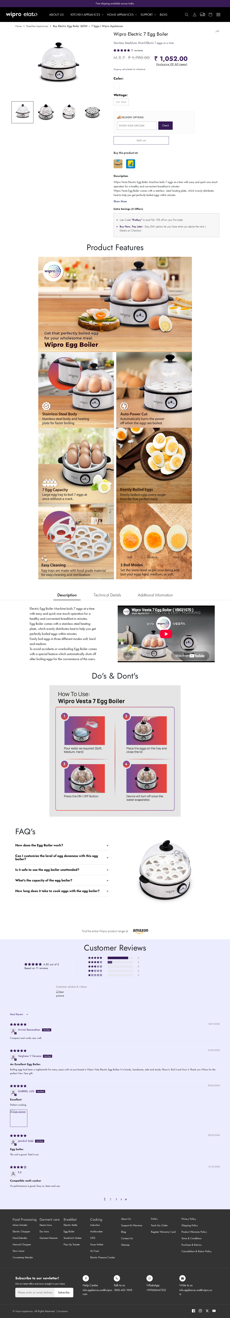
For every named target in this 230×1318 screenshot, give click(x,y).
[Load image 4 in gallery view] (92, 112)
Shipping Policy (189, 1225)
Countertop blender (23, 1257)
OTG (92, 1238)
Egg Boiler (69, 1231)
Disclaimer (63, 1311)
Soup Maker (96, 1244)
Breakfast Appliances (37, 26)
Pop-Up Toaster (72, 1244)
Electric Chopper (21, 1231)
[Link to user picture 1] (18, 1118)
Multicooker (96, 1231)
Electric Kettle (70, 1225)
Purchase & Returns (191, 1245)
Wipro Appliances (24, 1311)
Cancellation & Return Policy (196, 1251)
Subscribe (64, 1292)
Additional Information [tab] (155, 595)
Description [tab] (67, 595)
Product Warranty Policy (194, 1232)
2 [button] (110, 1199)
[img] (18, 1024)
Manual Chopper (22, 1244)
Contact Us (127, 1238)
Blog (123, 1232)
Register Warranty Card (163, 1232)
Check (165, 125)
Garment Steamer (49, 1238)
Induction (95, 1225)
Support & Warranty (131, 1225)
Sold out (141, 140)
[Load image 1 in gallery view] (22, 112)
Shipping (117, 69)
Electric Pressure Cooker (102, 1257)
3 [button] (116, 1199)
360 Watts (121, 102)
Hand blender (20, 1238)
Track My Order (159, 1225)
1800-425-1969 (123, 1290)
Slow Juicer (18, 1251)
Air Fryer (94, 1251)
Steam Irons (46, 1225)
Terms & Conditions (191, 1238)
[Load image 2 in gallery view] (46, 112)
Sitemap (125, 1245)
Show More (120, 201)
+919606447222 (156, 1290)
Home (18, 26)
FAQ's (154, 1219)
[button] (210, 15)
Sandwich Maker (73, 1238)
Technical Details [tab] (107, 595)
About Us (126, 1219)
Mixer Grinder (20, 1225)
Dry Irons (44, 1231)
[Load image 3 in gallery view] (69, 112)
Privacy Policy (188, 1219)
